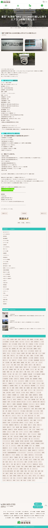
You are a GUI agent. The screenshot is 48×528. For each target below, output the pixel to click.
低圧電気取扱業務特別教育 (12, 452)
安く (19, 385)
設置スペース (25, 383)
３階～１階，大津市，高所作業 (8, 471)
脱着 (22, 445)
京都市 (35, 346)
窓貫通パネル (10, 420)
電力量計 (4, 371)
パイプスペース (37, 447)
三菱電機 (21, 471)
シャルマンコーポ (30, 452)
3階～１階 (40, 464)
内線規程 (21, 468)
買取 (24, 346)
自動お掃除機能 (6, 270)
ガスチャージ (5, 291)
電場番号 (34, 466)
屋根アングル (39, 346)
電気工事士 (4, 436)
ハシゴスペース (39, 420)
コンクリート (30, 390)
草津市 (19, 339)
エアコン (4, 339)
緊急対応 (21, 367)
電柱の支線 (13, 408)
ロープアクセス (15, 438)
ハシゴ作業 (29, 480)
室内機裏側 (37, 443)
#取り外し (28, 222)
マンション (36, 473)
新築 (42, 471)
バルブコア (40, 362)
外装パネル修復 (17, 413)
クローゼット (42, 385)
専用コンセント (9, 480)
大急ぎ (16, 374)
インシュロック (12, 434)
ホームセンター (34, 434)
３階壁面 (26, 466)
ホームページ (10, 346)
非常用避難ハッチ (5, 385)
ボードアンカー (15, 468)
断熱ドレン (25, 434)
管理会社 (4, 475)
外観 (3, 369)
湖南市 (39, 471)
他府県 (12, 443)
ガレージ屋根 (20, 447)
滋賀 (14, 471)
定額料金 (14, 475)
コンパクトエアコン (19, 383)
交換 (24, 355)
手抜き (21, 348)
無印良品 (12, 441)
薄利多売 (11, 473)
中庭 (12, 464)
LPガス (42, 429)
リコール (4, 297)
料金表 (30, 8)
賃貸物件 (26, 436)
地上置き (33, 383)
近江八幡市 (7, 362)
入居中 (22, 390)
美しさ (7, 369)
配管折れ (31, 376)
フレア (22, 454)
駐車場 (43, 452)
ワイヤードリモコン (20, 461)
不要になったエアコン (23, 450)
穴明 (26, 362)
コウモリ (33, 362)
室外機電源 (9, 397)
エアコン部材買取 (6, 274)
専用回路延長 (25, 404)
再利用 (44, 353)
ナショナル (26, 422)
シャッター (8, 364)
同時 (30, 429)
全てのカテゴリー (6, 232)
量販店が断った (5, 447)
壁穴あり (14, 399)
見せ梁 (23, 413)
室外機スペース (34, 450)
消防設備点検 (25, 427)
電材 (43, 399)
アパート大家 (15, 357)
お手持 (25, 415)
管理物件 (20, 357)
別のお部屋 (27, 378)
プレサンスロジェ (36, 438)
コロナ (17, 355)
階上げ (4, 364)
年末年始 (29, 478)
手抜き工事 (5, 282)
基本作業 (17, 427)
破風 (14, 464)
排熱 (19, 457)
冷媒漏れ (25, 454)
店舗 (34, 364)
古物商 (14, 431)
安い (7, 475)
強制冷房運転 (30, 417)
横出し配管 (30, 374)
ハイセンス (38, 383)
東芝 (10, 348)
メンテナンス (26, 431)
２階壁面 (30, 394)
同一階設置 (43, 367)
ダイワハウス (8, 443)
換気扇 (30, 353)
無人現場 (21, 355)
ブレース (26, 413)
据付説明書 (4, 438)
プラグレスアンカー (40, 390)
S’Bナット (19, 415)
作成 (14, 461)
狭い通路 (23, 464)
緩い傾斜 (15, 429)
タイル (38, 475)
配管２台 (11, 457)
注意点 (22, 364)
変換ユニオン (14, 360)
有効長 (38, 422)
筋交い (29, 362)
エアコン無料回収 (5, 341)
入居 (13, 374)
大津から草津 (8, 392)
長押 (3, 461)
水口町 (31, 420)
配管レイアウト (8, 415)
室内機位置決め (5, 408)
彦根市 (14, 480)
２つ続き (25, 399)
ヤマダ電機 (20, 417)
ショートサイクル (19, 408)
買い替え (13, 392)
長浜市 (24, 348)
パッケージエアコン (37, 452)
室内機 (33, 353)
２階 (21, 369)
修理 (7, 367)
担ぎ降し (28, 371)
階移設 (42, 387)
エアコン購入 (36, 339)
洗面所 (26, 461)
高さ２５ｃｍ (42, 360)
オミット (21, 376)
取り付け (34, 475)
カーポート (4, 468)
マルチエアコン (6, 255)
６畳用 (8, 357)
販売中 (15, 369)
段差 (38, 369)
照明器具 (39, 434)
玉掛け (12, 436)
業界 (17, 348)
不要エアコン (13, 355)
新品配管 (27, 369)
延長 (38, 376)
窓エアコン (5, 248)
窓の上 (39, 459)
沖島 (11, 362)
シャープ (39, 353)
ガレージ (10, 447)
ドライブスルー (13, 445)
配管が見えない (31, 454)
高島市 (16, 339)
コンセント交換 (5, 348)
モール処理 (4, 420)
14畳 (15, 473)
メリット (41, 413)
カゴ (10, 408)
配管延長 (18, 362)
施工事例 (23, 353)
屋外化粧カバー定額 (7, 265)
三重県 (4, 392)
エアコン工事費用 (6, 259)
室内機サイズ (10, 429)
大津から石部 (16, 436)
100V (3, 473)
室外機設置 (11, 385)
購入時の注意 (20, 429)
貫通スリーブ (12, 367)
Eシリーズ (10, 417)
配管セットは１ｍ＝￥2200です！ (9, 268)
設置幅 (14, 362)
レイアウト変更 (5, 424)
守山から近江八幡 (22, 443)
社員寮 (26, 390)
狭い (33, 445)
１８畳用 (4, 355)
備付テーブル (19, 464)
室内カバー (21, 371)
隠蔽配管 (4, 253)
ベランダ (13, 454)
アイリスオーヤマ (19, 478)
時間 (8, 468)
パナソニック (17, 376)
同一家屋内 (11, 378)
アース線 (42, 341)
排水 (7, 387)
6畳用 (44, 408)
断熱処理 (40, 378)
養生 (33, 447)
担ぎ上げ (32, 471)
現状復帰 (16, 367)
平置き (30, 383)
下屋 (3, 445)
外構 (17, 431)
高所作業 (4, 236)
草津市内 (12, 413)
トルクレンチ (27, 341)
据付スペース (5, 383)
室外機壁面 (26, 445)
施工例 (11, 475)
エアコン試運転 (6, 289)
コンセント (13, 397)
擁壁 (21, 427)
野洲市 (9, 401)
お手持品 (34, 424)
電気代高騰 (33, 399)
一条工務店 (34, 459)
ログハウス (35, 461)
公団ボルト (31, 422)
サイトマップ (40, 517)
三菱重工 (31, 355)
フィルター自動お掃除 (36, 374)
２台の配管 (32, 443)
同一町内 (42, 443)
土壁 (8, 436)
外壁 (40, 399)
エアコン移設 (31, 357)
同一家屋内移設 (5, 378)
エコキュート (9, 431)
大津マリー (8, 464)
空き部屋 (4, 413)
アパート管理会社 (31, 406)
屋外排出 (43, 374)
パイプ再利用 (11, 390)
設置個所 (29, 447)
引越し (8, 339)
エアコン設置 (25, 459)
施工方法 (38, 436)
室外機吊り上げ (35, 464)
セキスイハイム (34, 468)
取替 (21, 480)
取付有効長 (15, 417)
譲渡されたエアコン (27, 408)
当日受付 (4, 450)
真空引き (16, 341)
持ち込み (27, 392)
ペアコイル (25, 360)
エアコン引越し (10, 208)
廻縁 (31, 387)
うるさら (18, 480)
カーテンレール (9, 399)
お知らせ (4, 280)
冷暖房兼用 (43, 417)
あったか (14, 420)
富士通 (25, 480)
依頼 (22, 475)
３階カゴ (4, 397)
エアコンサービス (6, 8)
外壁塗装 (4, 399)
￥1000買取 (22, 394)
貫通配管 (4, 387)
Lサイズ (20, 374)
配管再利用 (4, 346)
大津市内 (26, 364)
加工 (11, 371)
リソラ (38, 385)
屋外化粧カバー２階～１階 (21, 401)
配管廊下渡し (25, 357)
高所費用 (21, 387)
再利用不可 (4, 422)
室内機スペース (8, 454)
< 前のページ (4, 213)
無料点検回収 (5, 429)
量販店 (35, 420)
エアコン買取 (5, 251)
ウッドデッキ (9, 450)
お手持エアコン (16, 378)
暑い (24, 369)
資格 (3, 443)
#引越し (23, 222)
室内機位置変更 (19, 404)
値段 (21, 459)
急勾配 (25, 468)
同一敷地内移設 (5, 390)
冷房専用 (15, 406)
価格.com (41, 339)
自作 (21, 424)
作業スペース (39, 424)
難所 (20, 438)
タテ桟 (42, 369)
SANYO (38, 415)
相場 (13, 459)
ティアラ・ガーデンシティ (22, 452)
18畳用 (26, 394)
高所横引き (9, 394)
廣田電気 (31, 339)
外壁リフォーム (5, 360)
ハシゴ (7, 445)
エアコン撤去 (30, 360)
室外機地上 (18, 454)
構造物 (8, 371)
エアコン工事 (12, 341)
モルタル (8, 353)
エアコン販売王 (24, 438)
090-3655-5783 (9, 199)
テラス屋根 (18, 466)
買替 (12, 376)
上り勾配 (40, 397)
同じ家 (42, 459)
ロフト (39, 367)
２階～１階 (42, 357)
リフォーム (32, 369)
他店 (29, 438)
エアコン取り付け (6, 234)
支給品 (17, 371)
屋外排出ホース (20, 399)
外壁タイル (25, 367)
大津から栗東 (10, 438)
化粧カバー (30, 364)
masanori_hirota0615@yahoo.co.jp (16, 201)
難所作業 (40, 394)
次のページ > (43, 213)
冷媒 (26, 353)
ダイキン (26, 475)
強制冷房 (19, 475)
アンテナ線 (23, 392)
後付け (29, 434)
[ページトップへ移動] (46, 505)
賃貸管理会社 (24, 406)
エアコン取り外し (4, 208)
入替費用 (25, 447)
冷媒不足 (4, 353)
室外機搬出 (21, 436)
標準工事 (40, 478)
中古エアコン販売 (29, 348)
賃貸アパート (9, 404)
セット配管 (37, 371)
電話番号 (38, 466)
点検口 (8, 355)
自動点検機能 (37, 406)
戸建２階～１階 (27, 385)
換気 (29, 367)
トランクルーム (29, 464)
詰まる (30, 457)
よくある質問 (42, 8)
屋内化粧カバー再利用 (20, 397)
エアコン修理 (5, 261)
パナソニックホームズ (6, 441)
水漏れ (28, 355)
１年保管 (19, 406)
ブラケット (4, 459)
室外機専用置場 (36, 360)
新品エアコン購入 (6, 272)
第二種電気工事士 (36, 431)
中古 (11, 357)
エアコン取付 (5, 466)
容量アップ (30, 424)
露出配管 (28, 443)
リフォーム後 (39, 392)
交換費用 (19, 445)
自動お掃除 (42, 404)
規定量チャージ (32, 392)
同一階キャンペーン (6, 478)
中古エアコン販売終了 (7, 278)
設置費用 (35, 348)
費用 (36, 471)
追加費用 (28, 387)
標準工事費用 (33, 385)
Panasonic (18, 353)
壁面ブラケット (17, 424)
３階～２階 (18, 392)
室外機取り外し (35, 394)
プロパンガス (37, 457)
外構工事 (4, 427)
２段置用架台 (25, 374)
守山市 (32, 341)
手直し (4, 293)
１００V (4, 480)
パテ (35, 415)
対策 (29, 471)
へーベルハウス (5, 417)
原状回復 (30, 436)
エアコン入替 (5, 242)
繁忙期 (39, 387)
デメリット (17, 459)
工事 (11, 478)
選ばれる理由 (18, 8)
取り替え (39, 348)
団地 (34, 390)
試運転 (13, 387)
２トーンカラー (29, 401)
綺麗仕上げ (27, 397)
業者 (24, 473)
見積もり (7, 473)
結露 (31, 378)
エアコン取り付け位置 (14, 422)
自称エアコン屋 (30, 415)
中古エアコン (24, 339)
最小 (33, 457)
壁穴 (36, 369)
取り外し (30, 475)
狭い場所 (42, 447)
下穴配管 (30, 413)
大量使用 (41, 371)
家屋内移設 (22, 378)
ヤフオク (33, 429)
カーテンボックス (37, 417)
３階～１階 (36, 397)
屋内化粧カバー (6, 263)
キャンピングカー (5, 457)
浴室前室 (29, 450)
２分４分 (30, 459)
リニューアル (15, 346)
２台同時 (8, 413)
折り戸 (31, 445)
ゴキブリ (40, 461)
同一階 (29, 399)
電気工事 (4, 286)
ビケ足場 (4, 357)
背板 (10, 376)
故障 (36, 353)
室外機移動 (5, 238)
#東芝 (19, 222)
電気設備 (38, 429)
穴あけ (14, 427)
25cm (10, 360)
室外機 (28, 473)
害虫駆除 (4, 303)
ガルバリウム (22, 341)
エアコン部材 (5, 295)
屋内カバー (26, 376)
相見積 (9, 466)
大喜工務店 (17, 441)
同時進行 (16, 387)
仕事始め (31, 431)
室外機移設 (13, 348)
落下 (3, 362)
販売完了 (16, 385)
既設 (22, 385)
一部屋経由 (16, 457)
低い (18, 394)
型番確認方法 (11, 424)
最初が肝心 (21, 422)
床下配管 (20, 434)
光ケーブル (9, 459)
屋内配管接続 (35, 378)
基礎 (41, 457)
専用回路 (4, 284)
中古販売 (13, 466)
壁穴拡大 (35, 387)
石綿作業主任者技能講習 (38, 441)
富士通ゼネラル (26, 420)
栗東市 (18, 471)
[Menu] (46, 1)
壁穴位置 (21, 441)
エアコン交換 (13, 401)
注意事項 (4, 244)
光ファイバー (26, 429)
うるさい (33, 480)
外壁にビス (25, 417)
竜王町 (33, 408)
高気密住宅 (5, 257)
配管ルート (4, 394)
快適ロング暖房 (20, 420)
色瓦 (28, 468)
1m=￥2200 (4, 452)
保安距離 (4, 431)
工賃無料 (41, 355)
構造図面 (22, 362)
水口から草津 (10, 406)
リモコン (42, 466)
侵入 (36, 362)
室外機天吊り (36, 357)
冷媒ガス (4, 404)
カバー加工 (9, 374)
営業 (33, 478)
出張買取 (34, 436)
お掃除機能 (11, 369)
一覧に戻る (24, 213)
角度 (24, 387)
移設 (40, 473)
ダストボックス (5, 376)
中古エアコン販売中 (7, 276)
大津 (14, 371)
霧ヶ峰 (19, 364)
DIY (22, 415)
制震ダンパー (9, 427)
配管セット (42, 475)
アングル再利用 (34, 367)
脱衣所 (7, 461)
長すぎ (33, 371)
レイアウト (20, 431)
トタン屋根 (15, 447)
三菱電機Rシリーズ (11, 383)
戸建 (18, 369)
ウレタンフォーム (31, 404)
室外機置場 (14, 394)
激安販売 (31, 397)
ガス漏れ (30, 427)
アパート (31, 473)
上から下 (4, 367)
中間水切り (4, 374)
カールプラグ (13, 353)
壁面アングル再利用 (38, 408)
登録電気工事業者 (5, 434)
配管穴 (15, 364)
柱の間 (9, 422)
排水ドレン (5, 301)
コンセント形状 (36, 413)
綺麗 (25, 371)
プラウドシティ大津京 (38, 454)
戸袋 (12, 364)
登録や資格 (5, 299)
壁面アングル (39, 364)
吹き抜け (31, 441)
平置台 (26, 471)
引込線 (22, 466)
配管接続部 (37, 445)
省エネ (37, 399)
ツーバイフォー (17, 390)
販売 (28, 339)
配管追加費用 (5, 406)
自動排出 (26, 457)
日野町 (34, 427)
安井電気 (25, 424)
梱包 (17, 434)
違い (22, 457)
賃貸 (11, 468)
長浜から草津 (27, 441)
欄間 (3, 454)
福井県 (4, 464)
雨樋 (3, 415)
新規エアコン (43, 401)
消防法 (43, 383)
